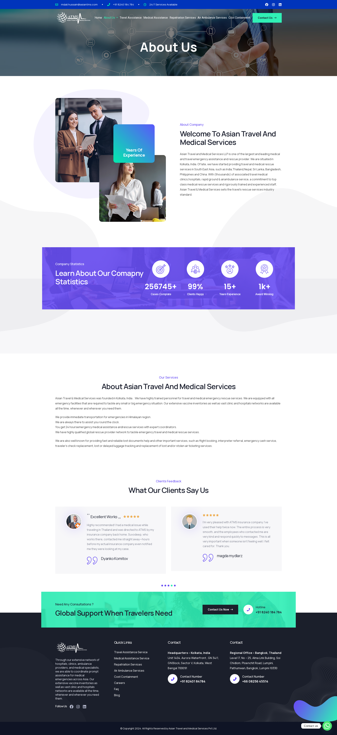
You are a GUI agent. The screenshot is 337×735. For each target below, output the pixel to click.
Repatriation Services (128, 664)
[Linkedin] (280, 4)
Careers (119, 683)
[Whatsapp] (327, 726)
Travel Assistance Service (131, 652)
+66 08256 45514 (255, 681)
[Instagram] (273, 4)
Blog (117, 695)
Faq (116, 689)
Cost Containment (126, 676)
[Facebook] (266, 4)
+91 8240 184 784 (269, 612)
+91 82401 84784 (192, 681)
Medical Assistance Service (131, 658)
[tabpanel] (110, 539)
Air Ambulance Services (129, 670)
